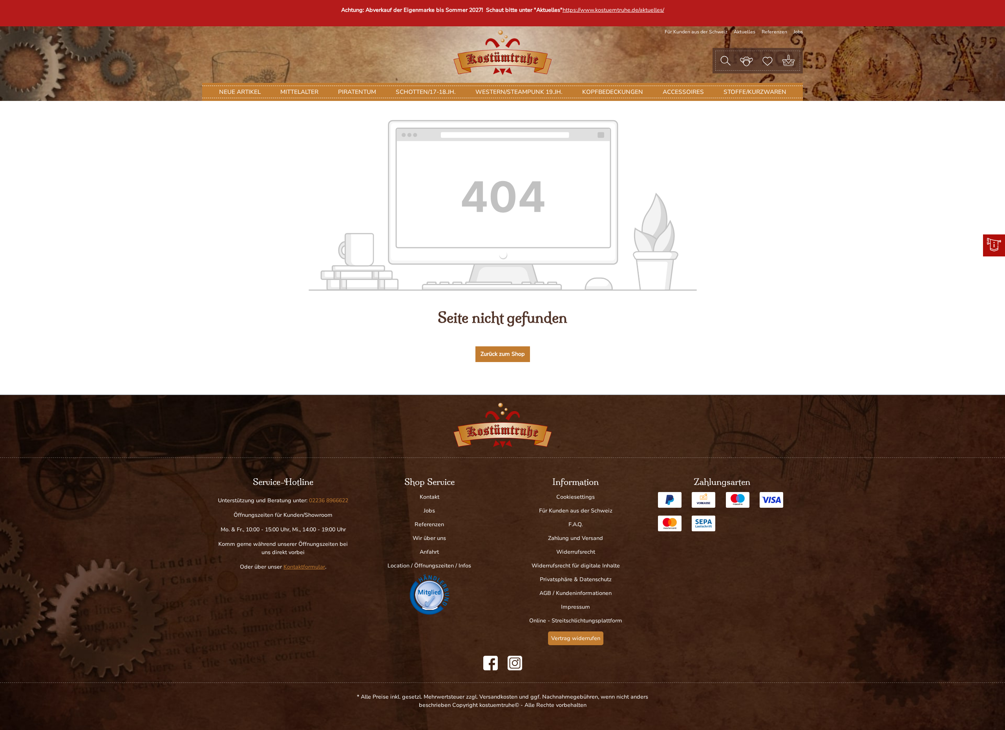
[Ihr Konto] (746, 60)
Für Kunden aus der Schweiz (696, 32)
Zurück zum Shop (503, 354)
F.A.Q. (575, 524)
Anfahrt (429, 552)
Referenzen (774, 32)
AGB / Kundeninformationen (575, 593)
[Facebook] (490, 663)
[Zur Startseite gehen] (502, 52)
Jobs (798, 32)
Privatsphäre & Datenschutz (576, 579)
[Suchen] (725, 60)
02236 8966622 (328, 500)
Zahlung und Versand (575, 538)
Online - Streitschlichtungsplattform (575, 620)
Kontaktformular (304, 567)
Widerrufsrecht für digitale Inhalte (576, 565)
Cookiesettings (575, 497)
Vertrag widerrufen (575, 638)
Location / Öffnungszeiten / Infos (429, 565)
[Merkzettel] (767, 60)
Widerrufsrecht (575, 552)
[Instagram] (515, 663)
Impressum (575, 607)
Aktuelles (744, 32)
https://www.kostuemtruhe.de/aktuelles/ (613, 10)
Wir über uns (429, 538)
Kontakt (429, 497)
